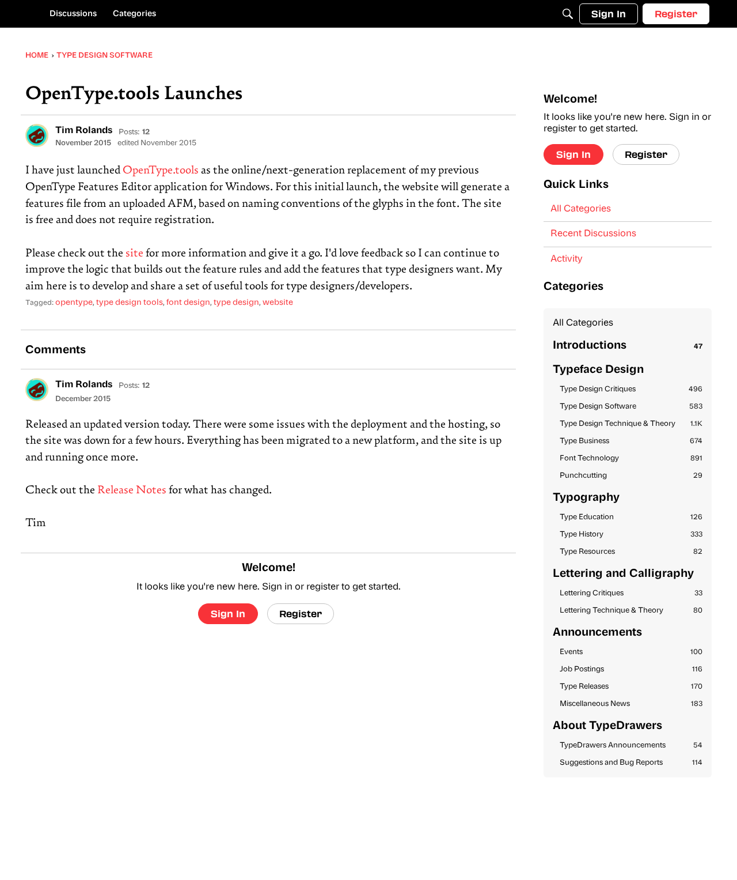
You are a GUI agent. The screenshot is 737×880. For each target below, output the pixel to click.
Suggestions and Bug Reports (631, 762)
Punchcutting (631, 475)
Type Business (631, 441)
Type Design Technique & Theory (631, 424)
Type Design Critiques (631, 389)
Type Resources (631, 552)
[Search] (567, 13)
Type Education (631, 517)
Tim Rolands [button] (83, 130)
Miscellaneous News (631, 704)
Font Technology (631, 458)
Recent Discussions (593, 234)
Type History (631, 534)
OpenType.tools (161, 170)
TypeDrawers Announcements (631, 745)
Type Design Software (631, 406)
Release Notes (131, 490)
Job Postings (631, 669)
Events (631, 652)
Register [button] (300, 613)
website (278, 303)
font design (188, 303)
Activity (566, 259)
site (134, 253)
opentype (74, 303)
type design (236, 303)
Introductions (627, 346)
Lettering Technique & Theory (631, 610)
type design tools (129, 303)
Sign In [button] (228, 613)
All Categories (580, 209)
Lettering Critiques (631, 593)
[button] (36, 135)
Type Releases (631, 686)
